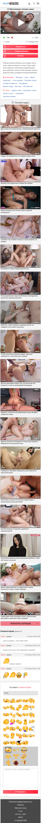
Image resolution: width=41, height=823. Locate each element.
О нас (20, 811)
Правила (20, 805)
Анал (26, 77)
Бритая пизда (8, 86)
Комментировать (22, 51)
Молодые (19, 77)
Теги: (8, 90)
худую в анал (16, 90)
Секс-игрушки (18, 80)
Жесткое (18, 86)
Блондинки (23, 83)
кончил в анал (8, 93)
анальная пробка (9, 96)
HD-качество (28, 86)
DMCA (20, 817)
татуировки (19, 93)
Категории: (9, 77)
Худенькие (7, 80)
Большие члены (31, 80)
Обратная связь (20, 808)
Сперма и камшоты (10, 83)
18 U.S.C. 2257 (20, 814)
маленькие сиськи (29, 90)
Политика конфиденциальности (20, 802)
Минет (32, 77)
